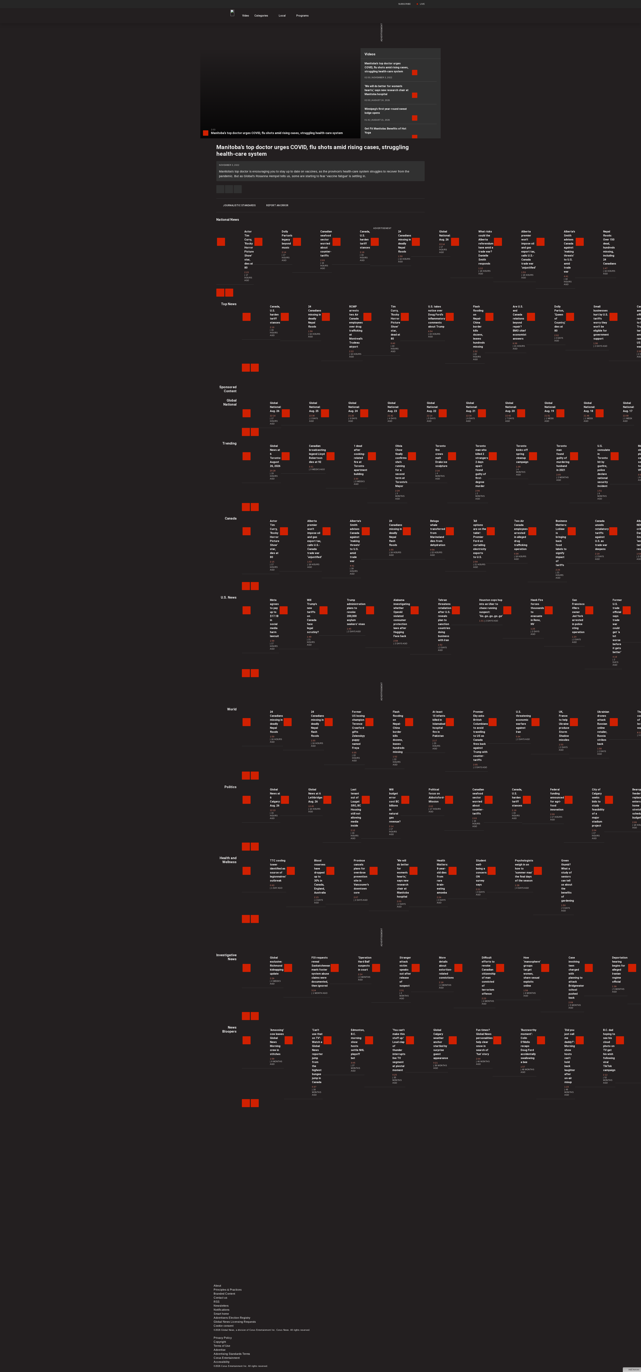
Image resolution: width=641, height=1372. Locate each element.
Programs (302, 15)
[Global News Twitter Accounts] (290, 1255)
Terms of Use (222, 1345)
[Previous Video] (220, 293)
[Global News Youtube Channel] (340, 1255)
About (217, 1285)
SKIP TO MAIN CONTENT (60, 2)
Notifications (222, 1309)
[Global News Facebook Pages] (239, 1255)
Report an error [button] (277, 205)
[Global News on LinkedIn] (239, 1281)
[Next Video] (229, 293)
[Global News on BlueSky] (391, 1281)
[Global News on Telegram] (340, 1281)
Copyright (220, 1341)
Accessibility (222, 1361)
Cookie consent (223, 1325)
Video (245, 15)
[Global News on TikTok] (290, 1281)
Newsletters (221, 1305)
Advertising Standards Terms (232, 1353)
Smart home (221, 1313)
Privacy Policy (223, 1337)
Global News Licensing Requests (235, 1321)
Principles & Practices (228, 1289)
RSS (217, 1301)
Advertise (220, 1349)
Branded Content (224, 1293)
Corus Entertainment (227, 1357)
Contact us (220, 1297)
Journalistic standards (239, 205)
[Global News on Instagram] (391, 1255)
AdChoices (633, 1369)
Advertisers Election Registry (232, 1317)
